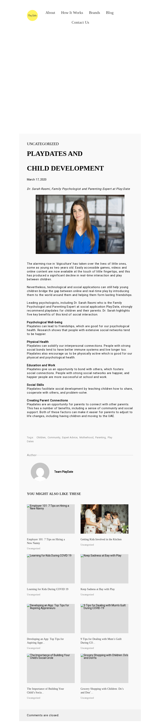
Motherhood (86, 437)
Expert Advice (69, 437)
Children (41, 437)
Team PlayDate (63, 471)
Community (54, 437)
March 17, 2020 (36, 179)
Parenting (100, 437)
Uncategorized (43, 144)
